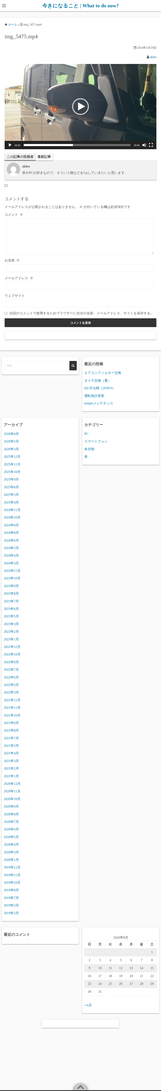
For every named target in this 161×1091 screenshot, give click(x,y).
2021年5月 (11, 745)
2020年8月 (11, 814)
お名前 (12, 260)
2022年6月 (11, 677)
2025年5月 (11, 494)
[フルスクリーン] (151, 145)
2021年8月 (11, 730)
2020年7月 (11, 821)
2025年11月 (12, 464)
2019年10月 (12, 882)
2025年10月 (12, 472)
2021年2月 (11, 768)
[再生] (10, 145)
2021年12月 (12, 700)
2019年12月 (12, 867)
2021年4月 (11, 753)
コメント (14, 214)
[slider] (77, 145)
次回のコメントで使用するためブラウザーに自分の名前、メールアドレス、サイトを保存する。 (81, 313)
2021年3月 (11, 761)
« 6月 (88, 1005)
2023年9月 (11, 586)
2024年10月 (12, 517)
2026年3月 (11, 449)
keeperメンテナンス (98, 403)
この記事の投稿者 (20, 156)
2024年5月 (11, 548)
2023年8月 (11, 593)
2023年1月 (11, 639)
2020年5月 (11, 837)
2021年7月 (11, 738)
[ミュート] (144, 145)
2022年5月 (11, 685)
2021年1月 (11, 776)
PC (86, 434)
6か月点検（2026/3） (99, 388)
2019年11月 (12, 875)
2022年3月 (11, 692)
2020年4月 (11, 844)
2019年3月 (11, 905)
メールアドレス (19, 278)
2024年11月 (12, 510)
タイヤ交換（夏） (97, 380)
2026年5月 (11, 441)
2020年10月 (12, 799)
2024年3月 (11, 563)
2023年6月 (11, 609)
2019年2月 (11, 913)
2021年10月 (12, 715)
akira (153, 57)
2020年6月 (11, 829)
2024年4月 (11, 555)
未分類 (89, 449)
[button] (80, 106)
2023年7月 (11, 601)
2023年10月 (12, 578)
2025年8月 (11, 487)
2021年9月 (11, 723)
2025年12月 (12, 456)
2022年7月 (11, 669)
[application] (80, 106)
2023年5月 (11, 616)
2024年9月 (11, 525)
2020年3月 (11, 852)
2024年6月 (11, 540)
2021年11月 (12, 707)
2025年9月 (11, 479)
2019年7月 (11, 898)
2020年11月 (12, 791)
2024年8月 (11, 532)
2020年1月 (11, 860)
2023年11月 (12, 570)
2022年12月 (12, 647)
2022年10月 (12, 654)
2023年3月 (11, 624)
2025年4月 (11, 502)
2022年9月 (11, 662)
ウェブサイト (15, 295)
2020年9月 (11, 806)
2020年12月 (12, 783)
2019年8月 (11, 890)
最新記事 (44, 156)
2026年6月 (11, 434)
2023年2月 (11, 631)
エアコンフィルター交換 (102, 373)
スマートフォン (96, 441)
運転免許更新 (94, 396)
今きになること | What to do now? (80, 5)
